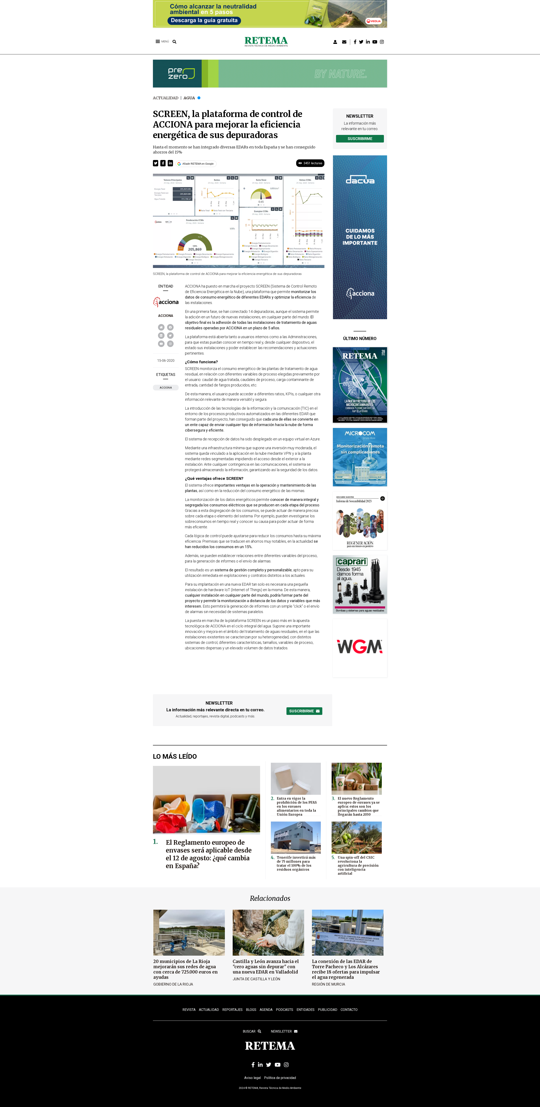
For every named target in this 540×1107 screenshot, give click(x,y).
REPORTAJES (232, 1010)
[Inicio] (268, 42)
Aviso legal (252, 1078)
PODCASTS (284, 1010)
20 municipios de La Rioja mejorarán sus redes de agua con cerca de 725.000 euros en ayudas (185, 969)
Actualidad (165, 98)
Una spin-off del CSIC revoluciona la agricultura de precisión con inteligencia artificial (358, 865)
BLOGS (251, 1010)
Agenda (266, 1010)
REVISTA (189, 1010)
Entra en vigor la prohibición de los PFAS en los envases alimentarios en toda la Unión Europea (297, 806)
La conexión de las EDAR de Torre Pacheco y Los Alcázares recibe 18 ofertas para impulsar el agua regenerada (346, 969)
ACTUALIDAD (209, 1010)
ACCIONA (165, 316)
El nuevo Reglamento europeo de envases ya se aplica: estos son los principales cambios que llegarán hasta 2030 (359, 806)
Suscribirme (360, 138)
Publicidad (327, 1010)
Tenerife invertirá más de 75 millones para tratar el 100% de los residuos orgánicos (296, 863)
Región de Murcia (328, 984)
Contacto (349, 1010)
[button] (155, 163)
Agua (189, 98)
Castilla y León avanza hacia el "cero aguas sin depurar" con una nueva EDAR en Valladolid (266, 967)
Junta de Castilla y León (256, 979)
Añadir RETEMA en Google (198, 163)
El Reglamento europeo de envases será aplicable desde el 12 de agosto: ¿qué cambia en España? (209, 854)
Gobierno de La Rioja (173, 984)
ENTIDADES (306, 1010)
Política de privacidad (280, 1078)
